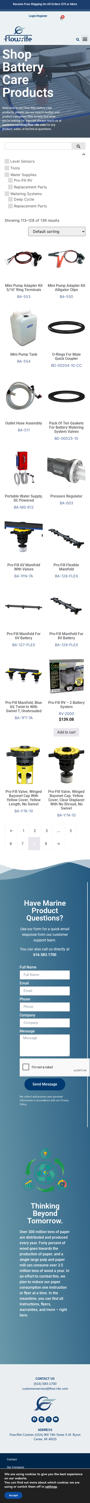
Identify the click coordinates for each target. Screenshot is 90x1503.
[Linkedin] (42, 1419)
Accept (13, 1495)
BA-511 (23, 426)
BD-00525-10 (66, 431)
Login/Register (38, 16)
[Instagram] (49, 1419)
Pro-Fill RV (23, 180)
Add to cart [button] (66, 732)
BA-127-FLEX (24, 639)
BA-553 (23, 291)
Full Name (28, 967)
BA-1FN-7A (23, 570)
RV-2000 (66, 711)
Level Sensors (22, 161)
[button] (85, 39)
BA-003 (66, 499)
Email (24, 983)
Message (27, 1031)
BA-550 (66, 291)
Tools (15, 168)
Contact (12, 1459)
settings (51, 1487)
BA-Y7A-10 (24, 801)
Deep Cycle (24, 199)
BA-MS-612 (24, 501)
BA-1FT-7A (23, 710)
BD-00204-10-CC (66, 360)
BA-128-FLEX (66, 570)
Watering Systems (26, 193)
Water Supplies (23, 174)
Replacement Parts (30, 187)
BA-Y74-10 (66, 803)
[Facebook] (34, 1419)
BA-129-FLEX (66, 639)
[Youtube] (56, 1419)
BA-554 (23, 358)
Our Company (15, 1467)
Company (27, 1015)
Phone (25, 999)
